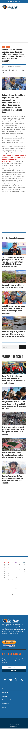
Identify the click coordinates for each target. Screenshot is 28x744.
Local (4, 47)
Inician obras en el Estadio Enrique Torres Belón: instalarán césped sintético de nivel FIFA (13, 454)
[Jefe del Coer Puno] (14, 83)
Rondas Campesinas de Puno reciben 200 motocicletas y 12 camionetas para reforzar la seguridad (13, 479)
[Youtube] (13, 1)
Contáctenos (5, 703)
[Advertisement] (14, 26)
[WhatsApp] (16, 1)
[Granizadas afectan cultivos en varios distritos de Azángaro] (11, 276)
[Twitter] (11, 1)
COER (5, 227)
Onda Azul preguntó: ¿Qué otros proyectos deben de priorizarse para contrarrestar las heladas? (13, 333)
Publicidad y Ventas (7, 700)
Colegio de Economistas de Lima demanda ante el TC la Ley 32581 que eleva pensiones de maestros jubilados (14, 405)
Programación (5, 692)
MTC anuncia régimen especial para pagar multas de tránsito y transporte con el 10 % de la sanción (13, 430)
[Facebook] (8, 1)
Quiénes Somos (6, 689)
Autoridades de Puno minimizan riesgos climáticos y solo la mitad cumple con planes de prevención (13, 309)
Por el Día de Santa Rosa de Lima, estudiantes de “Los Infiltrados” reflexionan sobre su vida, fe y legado (13, 379)
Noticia (7, 47)
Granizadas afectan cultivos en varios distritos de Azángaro (13, 286)
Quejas (4, 707)
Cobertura (4, 696)
